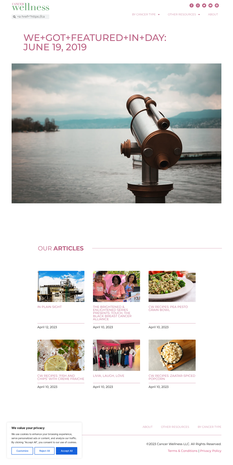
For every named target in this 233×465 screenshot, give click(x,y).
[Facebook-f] (192, 5)
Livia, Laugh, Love (108, 376)
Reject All (44, 450)
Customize (22, 450)
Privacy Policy (210, 451)
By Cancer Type (144, 14)
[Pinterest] (217, 5)
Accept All (66, 450)
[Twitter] (204, 5)
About (213, 14)
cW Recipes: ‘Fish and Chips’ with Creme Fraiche (60, 377)
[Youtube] (210, 5)
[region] (44, 440)
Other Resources (182, 14)
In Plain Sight (49, 307)
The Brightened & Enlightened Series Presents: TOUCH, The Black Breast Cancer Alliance (112, 313)
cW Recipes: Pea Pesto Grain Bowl (168, 308)
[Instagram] (198, 5)
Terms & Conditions (183, 451)
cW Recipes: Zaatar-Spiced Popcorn (172, 377)
